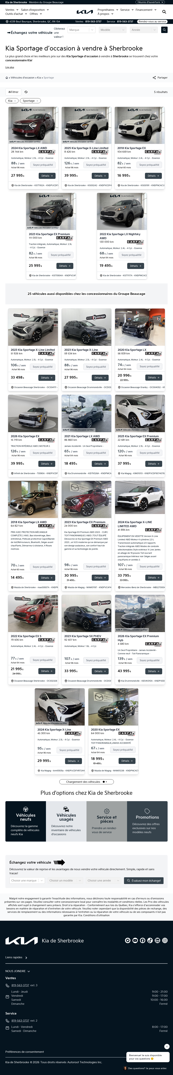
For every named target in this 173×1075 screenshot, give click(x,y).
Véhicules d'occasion (22, 77)
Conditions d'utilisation (96, 915)
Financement (144, 10)
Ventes (9, 10)
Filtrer (14, 92)
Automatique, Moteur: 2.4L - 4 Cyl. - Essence (138, 158)
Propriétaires (106, 10)
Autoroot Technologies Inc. (84, 1062)
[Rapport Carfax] (47, 152)
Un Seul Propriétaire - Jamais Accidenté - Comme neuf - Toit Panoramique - (137, 652)
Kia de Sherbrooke (16, 2)
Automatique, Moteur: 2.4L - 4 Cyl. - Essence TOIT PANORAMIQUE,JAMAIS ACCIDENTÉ (112, 741)
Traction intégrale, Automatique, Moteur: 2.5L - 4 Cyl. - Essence (50, 246)
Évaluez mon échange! (146, 881)
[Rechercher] (164, 11)
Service (125, 10)
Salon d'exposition (33, 10)
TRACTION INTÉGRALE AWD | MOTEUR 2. (30, 446)
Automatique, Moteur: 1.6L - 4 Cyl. (80, 646)
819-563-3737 (93, 21)
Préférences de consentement (24, 1052)
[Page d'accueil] (21, 941)
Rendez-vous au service (152, 21)
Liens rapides (13, 957)
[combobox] (69, 30)
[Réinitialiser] (26, 91)
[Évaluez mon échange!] (164, 30)
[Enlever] (14, 101)
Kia (39, 77)
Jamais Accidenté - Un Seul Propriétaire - (84, 446)
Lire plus (9, 67)
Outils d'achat (14, 14)
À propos (103, 14)
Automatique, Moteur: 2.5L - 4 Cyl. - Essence (32, 158)
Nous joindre (15, 971)
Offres (34, 14)
